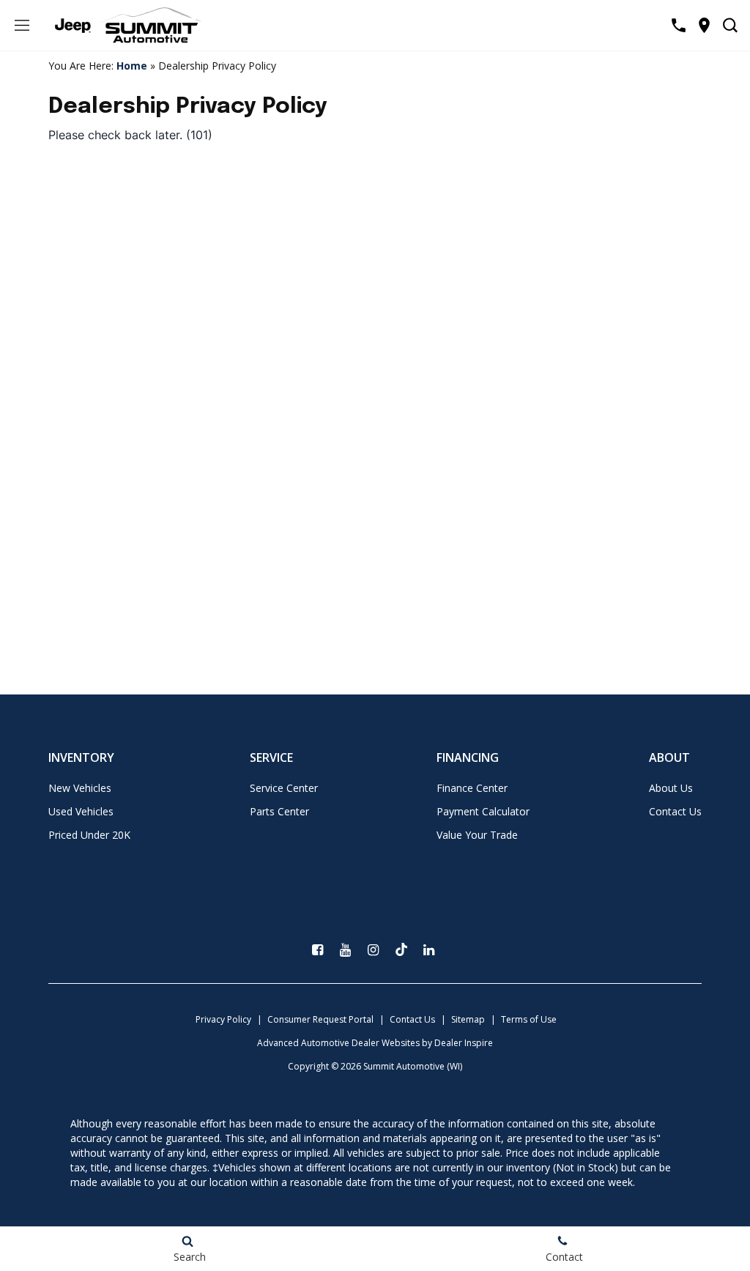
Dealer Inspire (463, 1043)
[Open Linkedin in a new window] (429, 950)
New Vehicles (79, 788)
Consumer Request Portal (320, 1019)
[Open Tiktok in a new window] (401, 949)
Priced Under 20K (89, 835)
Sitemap (468, 1019)
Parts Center (279, 811)
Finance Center (472, 788)
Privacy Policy (223, 1019)
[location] (704, 25)
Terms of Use (529, 1019)
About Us (671, 788)
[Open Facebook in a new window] (318, 950)
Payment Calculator (483, 811)
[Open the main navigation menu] (22, 25)
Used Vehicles (81, 811)
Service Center (284, 788)
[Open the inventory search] (730, 25)
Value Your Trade (477, 835)
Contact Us (675, 811)
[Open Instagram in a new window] (374, 950)
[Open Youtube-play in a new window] (346, 950)
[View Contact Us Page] (678, 25)
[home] (150, 25)
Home (131, 66)
